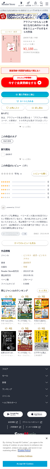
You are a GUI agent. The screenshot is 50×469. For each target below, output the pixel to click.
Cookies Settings (25, 456)
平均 (16, 174)
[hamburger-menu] (47, 4)
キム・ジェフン (23, 323)
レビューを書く (29, 44)
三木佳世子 (38, 355)
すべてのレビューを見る (25, 243)
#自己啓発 (7, 141)
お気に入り (14, 108)
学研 (36, 38)
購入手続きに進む (26, 94)
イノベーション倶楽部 (9, 355)
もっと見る (26, 127)
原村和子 (9, 154)
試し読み (39, 108)
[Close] (47, 438)
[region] (25, 451)
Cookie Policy (24, 450)
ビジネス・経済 (11, 32)
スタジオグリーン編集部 (10, 323)
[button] (33, 427)
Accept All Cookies (25, 464)
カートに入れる (26, 101)
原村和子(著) (28, 38)
